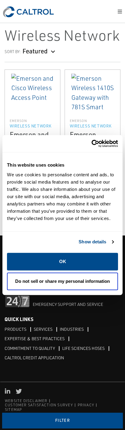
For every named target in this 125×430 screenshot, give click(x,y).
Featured (35, 51)
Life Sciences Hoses (83, 348)
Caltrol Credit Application (34, 357)
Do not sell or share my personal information (62, 281)
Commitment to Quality (30, 348)
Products (15, 329)
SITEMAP (13, 409)
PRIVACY (86, 405)
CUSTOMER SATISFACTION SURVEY (39, 405)
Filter (62, 420)
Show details (92, 241)
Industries (72, 329)
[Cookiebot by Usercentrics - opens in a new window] (91, 144)
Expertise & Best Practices (35, 338)
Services (43, 329)
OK (62, 261)
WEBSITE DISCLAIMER (26, 400)
